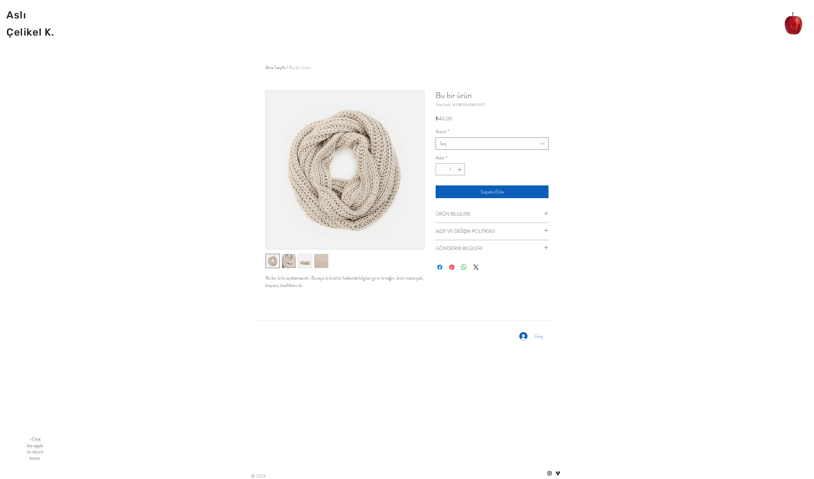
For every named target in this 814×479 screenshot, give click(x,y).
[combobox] (492, 143)
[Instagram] (549, 473)
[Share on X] (476, 267)
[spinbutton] (450, 169)
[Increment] (460, 169)
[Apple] (793, 24)
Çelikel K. (30, 32)
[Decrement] (441, 169)
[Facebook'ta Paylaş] (440, 267)
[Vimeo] (558, 473)
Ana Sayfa (276, 67)
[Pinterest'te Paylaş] (452, 267)
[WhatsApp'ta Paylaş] (464, 267)
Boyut (442, 131)
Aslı (16, 15)
